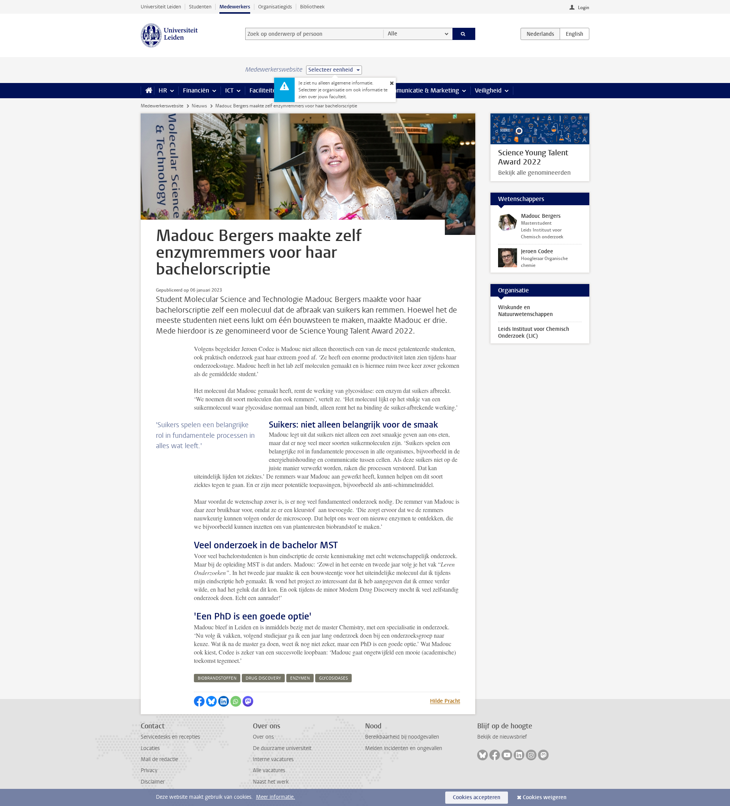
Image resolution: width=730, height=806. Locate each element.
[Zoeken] (464, 34)
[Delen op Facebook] (199, 701)
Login (583, 8)
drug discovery (263, 678)
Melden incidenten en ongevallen (403, 748)
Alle (392, 33)
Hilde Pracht (445, 701)
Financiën (196, 90)
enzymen (300, 678)
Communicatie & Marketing (422, 90)
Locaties (150, 748)
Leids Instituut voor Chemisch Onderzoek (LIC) (533, 333)
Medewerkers (234, 6)
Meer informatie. (275, 797)
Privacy (149, 770)
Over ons (263, 737)
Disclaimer (153, 781)
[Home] (147, 90)
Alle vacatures (269, 770)
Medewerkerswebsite (162, 106)
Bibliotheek (312, 6)
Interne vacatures (273, 759)
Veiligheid (488, 90)
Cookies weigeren (545, 797)
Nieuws (199, 106)
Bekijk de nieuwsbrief (502, 737)
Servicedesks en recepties (170, 737)
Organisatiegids (275, 6)
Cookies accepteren (476, 797)
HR (163, 90)
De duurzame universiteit (282, 748)
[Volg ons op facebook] (494, 755)
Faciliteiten (264, 90)
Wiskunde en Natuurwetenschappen (525, 311)
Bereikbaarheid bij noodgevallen (402, 737)
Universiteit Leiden (161, 6)
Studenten (200, 6)
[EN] (574, 34)
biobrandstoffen (217, 678)
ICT (229, 90)
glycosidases (333, 678)
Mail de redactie (159, 759)
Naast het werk (271, 781)
